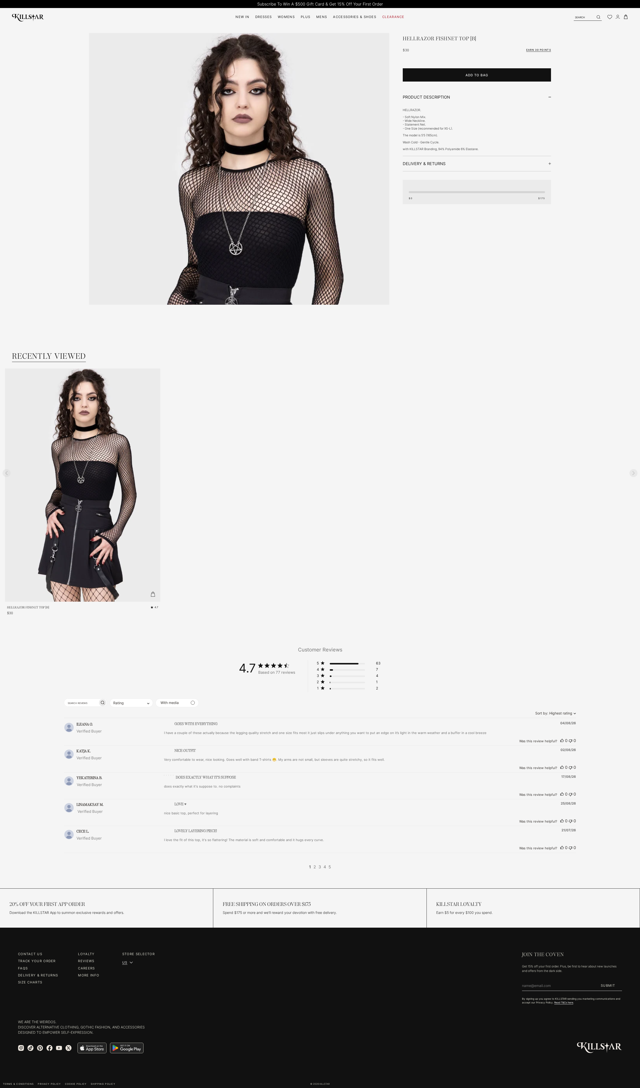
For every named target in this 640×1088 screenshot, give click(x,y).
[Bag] (625, 17)
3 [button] (319, 866)
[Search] (598, 17)
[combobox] (554, 713)
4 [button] (325, 866)
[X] (69, 1048)
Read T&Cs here (563, 1002)
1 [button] (310, 866)
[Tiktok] (31, 1048)
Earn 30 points (538, 49)
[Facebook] (49, 1048)
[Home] (28, 17)
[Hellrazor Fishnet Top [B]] (239, 258)
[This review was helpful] (562, 740)
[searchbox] (81, 702)
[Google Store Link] (127, 1048)
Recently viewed (49, 356)
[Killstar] (599, 1047)
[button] (348, 664)
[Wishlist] (609, 17)
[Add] (153, 594)
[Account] (617, 17)
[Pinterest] (40, 1048)
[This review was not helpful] (570, 740)
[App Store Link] (92, 1048)
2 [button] (315, 866)
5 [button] (329, 866)
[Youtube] (59, 1048)
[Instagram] (21, 1048)
